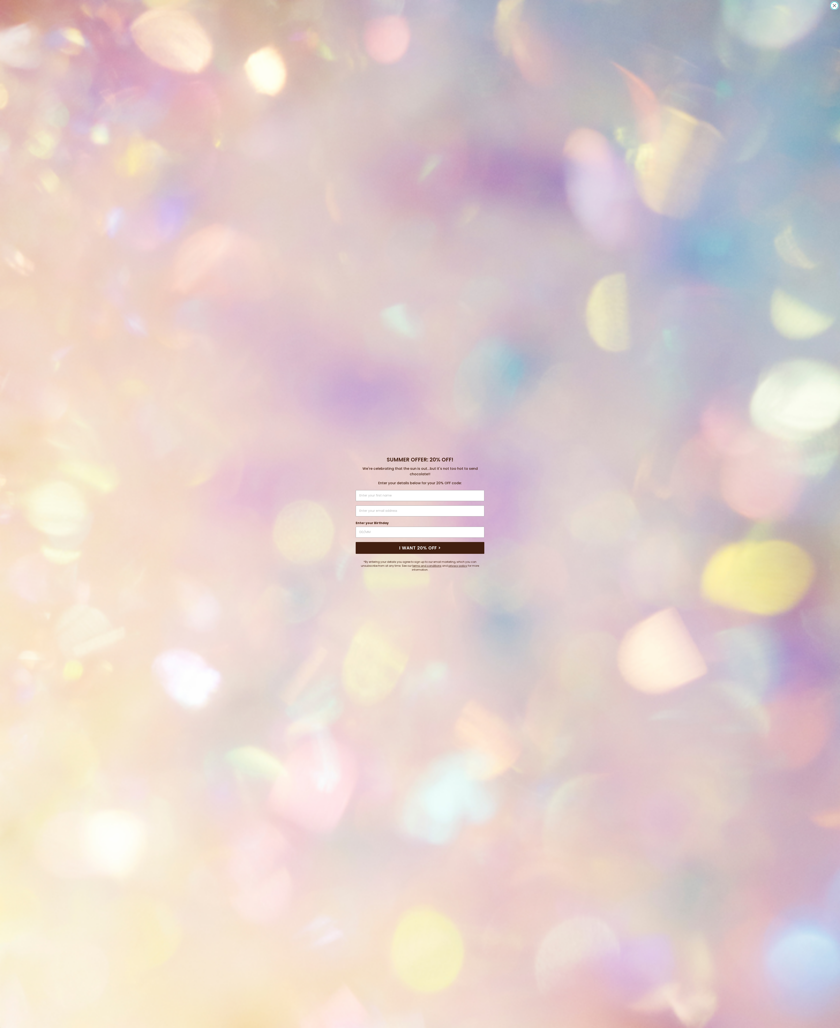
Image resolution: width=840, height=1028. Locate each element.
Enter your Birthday (372, 523)
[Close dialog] (834, 5)
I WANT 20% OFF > (420, 548)
